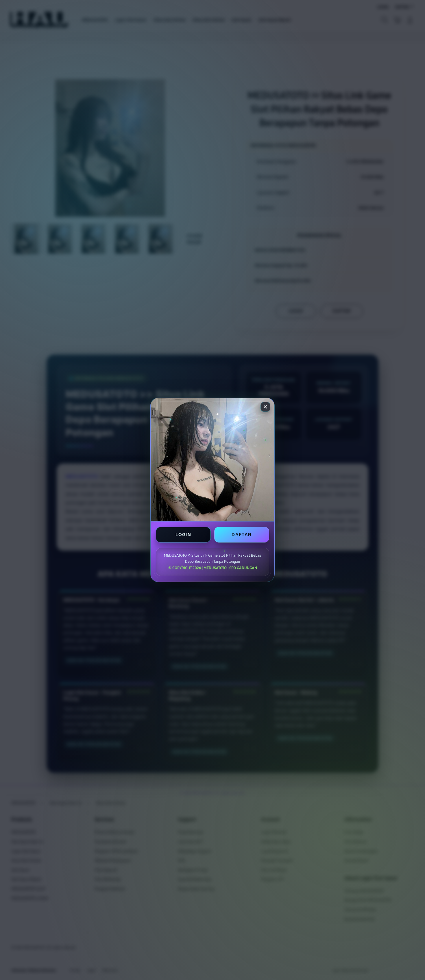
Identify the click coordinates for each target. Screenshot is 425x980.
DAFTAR (242, 534)
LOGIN (183, 534)
